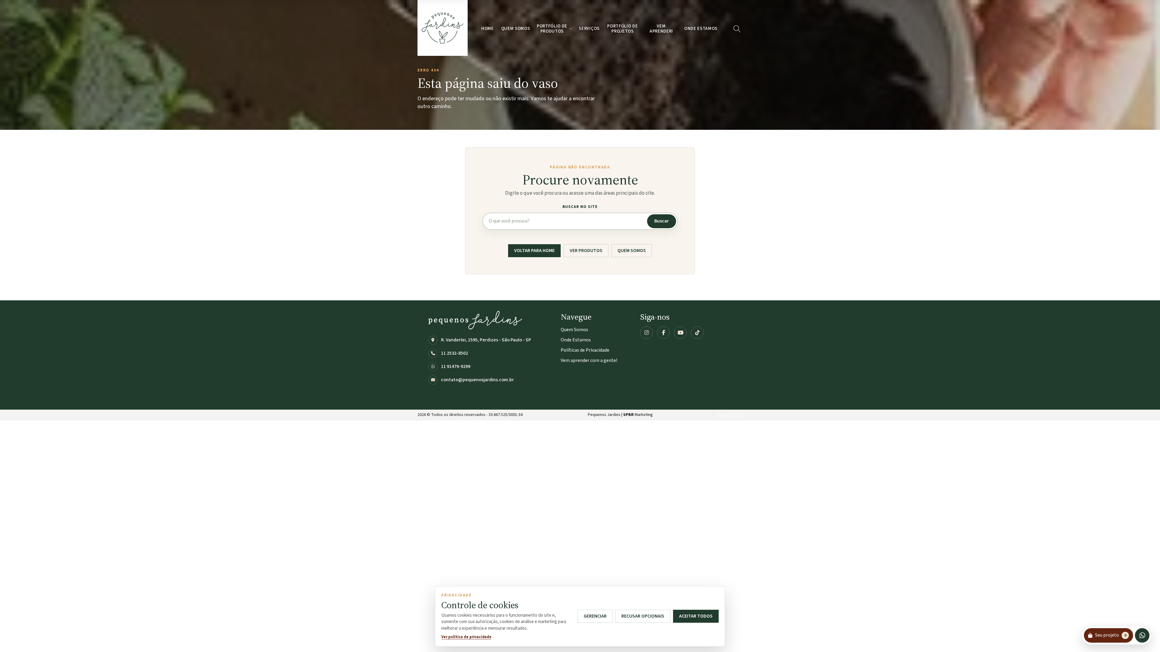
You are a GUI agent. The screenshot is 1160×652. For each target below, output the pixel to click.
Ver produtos (586, 250)
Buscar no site (580, 206)
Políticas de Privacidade (585, 350)
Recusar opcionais (642, 616)
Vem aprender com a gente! (589, 360)
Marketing (637, 415)
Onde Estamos (700, 28)
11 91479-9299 (455, 366)
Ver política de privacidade (466, 637)
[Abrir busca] (737, 28)
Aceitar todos (696, 616)
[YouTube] (680, 332)
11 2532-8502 (454, 353)
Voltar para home (534, 250)
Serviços (589, 28)
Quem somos (631, 250)
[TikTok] (697, 332)
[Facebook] (663, 332)
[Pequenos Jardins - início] (442, 28)
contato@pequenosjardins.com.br (477, 379)
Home (487, 28)
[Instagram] (646, 332)
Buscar (661, 221)
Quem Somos (515, 28)
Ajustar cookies (730, 414)
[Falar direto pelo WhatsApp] (1142, 635)
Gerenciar (595, 616)
